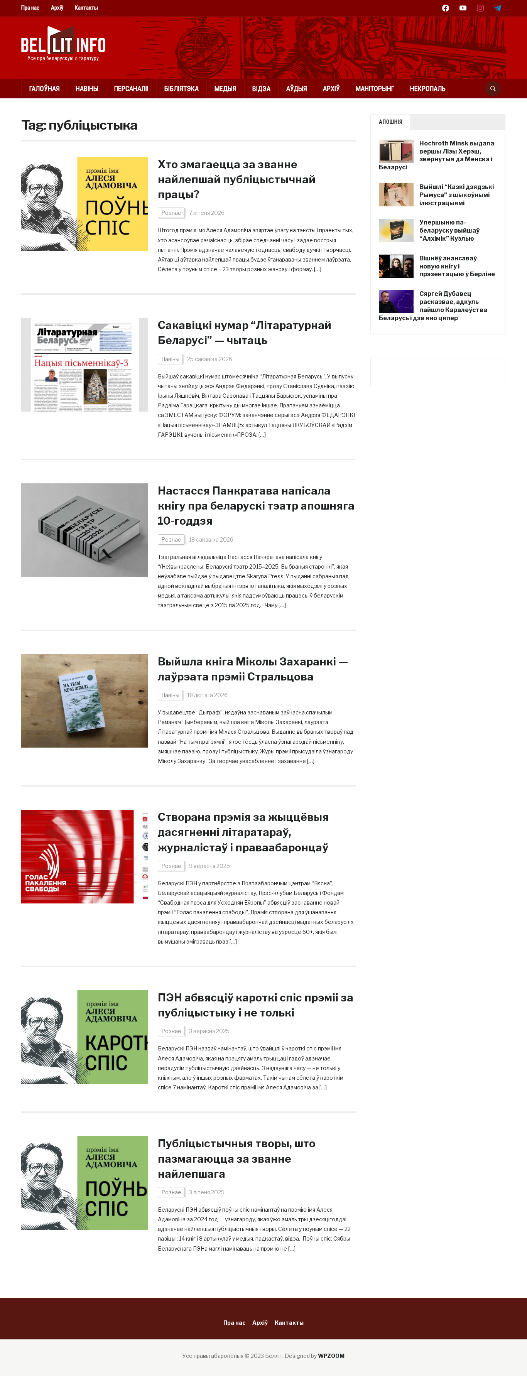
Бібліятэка (181, 88)
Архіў (57, 7)
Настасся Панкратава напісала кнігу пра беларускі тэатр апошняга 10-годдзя (256, 505)
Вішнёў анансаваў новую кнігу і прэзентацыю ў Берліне (457, 266)
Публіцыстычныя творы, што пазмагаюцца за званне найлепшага (237, 1158)
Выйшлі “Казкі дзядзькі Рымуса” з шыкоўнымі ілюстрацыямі (456, 195)
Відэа (261, 88)
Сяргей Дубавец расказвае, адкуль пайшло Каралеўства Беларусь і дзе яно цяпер (433, 305)
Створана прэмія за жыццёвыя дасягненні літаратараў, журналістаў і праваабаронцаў (243, 832)
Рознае (171, 212)
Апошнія (390, 122)
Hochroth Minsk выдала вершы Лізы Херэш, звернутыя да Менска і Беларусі (436, 155)
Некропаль (428, 88)
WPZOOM (331, 1355)
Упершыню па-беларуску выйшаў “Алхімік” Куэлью (449, 230)
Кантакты (86, 7)
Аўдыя (296, 88)
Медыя (225, 88)
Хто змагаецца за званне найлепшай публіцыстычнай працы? (237, 179)
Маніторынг (375, 88)
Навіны (87, 88)
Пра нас (30, 7)
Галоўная (44, 88)
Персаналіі (131, 88)
